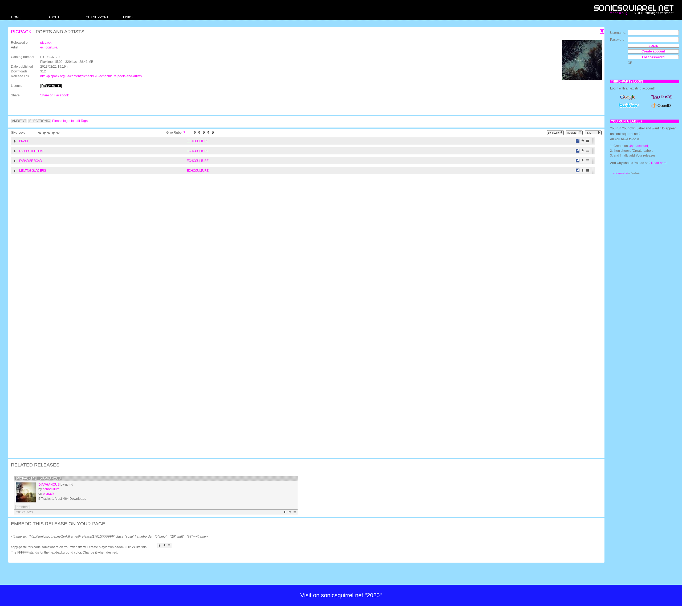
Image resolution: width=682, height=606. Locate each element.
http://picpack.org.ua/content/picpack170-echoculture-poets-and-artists (91, 76)
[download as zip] (555, 132)
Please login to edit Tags (70, 121)
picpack (21, 31)
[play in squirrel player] (26, 492)
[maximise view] (601, 31)
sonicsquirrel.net (620, 173)
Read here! (659, 163)
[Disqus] (303, 246)
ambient (23, 507)
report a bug (618, 13)
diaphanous (49, 484)
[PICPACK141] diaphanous (38, 478)
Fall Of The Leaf (31, 151)
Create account (653, 51)
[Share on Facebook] (577, 141)
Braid (23, 141)
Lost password (653, 57)
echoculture (48, 47)
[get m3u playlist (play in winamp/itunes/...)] (574, 132)
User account (638, 146)
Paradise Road (30, 161)
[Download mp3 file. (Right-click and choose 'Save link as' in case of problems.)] (582, 141)
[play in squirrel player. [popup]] (593, 132)
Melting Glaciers (32, 171)
